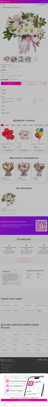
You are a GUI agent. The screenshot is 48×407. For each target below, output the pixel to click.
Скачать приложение (24, 400)
